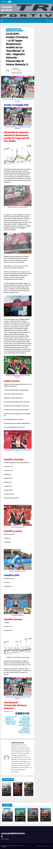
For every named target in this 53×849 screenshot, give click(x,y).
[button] (47, 20)
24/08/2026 (7, 815)
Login (51, 846)
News (47, 846)
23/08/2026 (32, 815)
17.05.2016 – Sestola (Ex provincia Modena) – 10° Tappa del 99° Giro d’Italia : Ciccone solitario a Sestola (11, 720)
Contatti (38, 846)
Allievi (30, 808)
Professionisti (20, 30)
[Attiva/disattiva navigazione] (50, 21)
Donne (18, 808)
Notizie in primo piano (10, 30)
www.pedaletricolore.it (6, 10)
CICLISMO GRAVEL (45, 808)
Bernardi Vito (15, 68)
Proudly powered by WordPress (8, 845)
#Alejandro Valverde (16, 72)
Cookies (43, 846)
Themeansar (3, 846)
